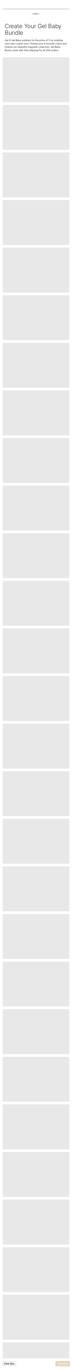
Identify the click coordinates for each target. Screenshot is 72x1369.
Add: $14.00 (36, 97)
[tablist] (36, 89)
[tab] (27, 89)
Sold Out (36, 205)
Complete (62, 1363)
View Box (9, 1363)
